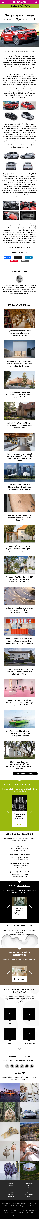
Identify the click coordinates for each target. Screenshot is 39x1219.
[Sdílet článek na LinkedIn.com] (29, 257)
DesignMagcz (32, 1077)
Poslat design (28, 1194)
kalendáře (27, 833)
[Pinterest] (22, 1066)
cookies (7, 1212)
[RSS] (32, 1066)
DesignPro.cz (19, 954)
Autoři (28, 1186)
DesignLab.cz (23, 1216)
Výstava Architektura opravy (20, 855)
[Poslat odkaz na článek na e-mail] (25, 260)
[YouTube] (27, 1066)
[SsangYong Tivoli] (19, 35)
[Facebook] (7, 1066)
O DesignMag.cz (28, 1183)
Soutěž (28, 1192)
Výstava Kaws (19, 846)
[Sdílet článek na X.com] (18, 257)
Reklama (10, 1186)
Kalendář (11, 1194)
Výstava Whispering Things (19, 863)
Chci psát (11, 1188)
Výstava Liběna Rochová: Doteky (20, 872)
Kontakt (10, 1183)
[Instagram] (12, 1066)
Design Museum (24, 925)
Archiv (28, 1188)
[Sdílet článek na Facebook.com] (7, 257)
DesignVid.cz (23, 885)
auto (28, 247)
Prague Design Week (24, 990)
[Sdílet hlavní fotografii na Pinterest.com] (14, 260)
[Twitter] (17, 1066)
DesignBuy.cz (28, 784)
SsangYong (24, 252)
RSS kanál (11, 1192)
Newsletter (10, 1196)
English (28, 1196)
